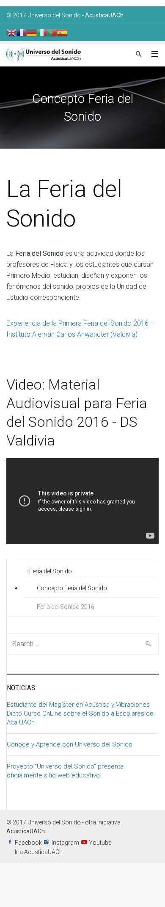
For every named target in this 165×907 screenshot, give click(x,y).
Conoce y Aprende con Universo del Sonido (69, 744)
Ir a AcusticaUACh (39, 852)
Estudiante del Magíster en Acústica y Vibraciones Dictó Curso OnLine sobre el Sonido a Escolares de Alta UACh (80, 713)
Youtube (100, 842)
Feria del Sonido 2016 (65, 606)
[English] (11, 32)
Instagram (65, 842)
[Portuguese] (52, 32)
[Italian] (42, 32)
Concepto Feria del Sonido (72, 588)
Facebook (28, 842)
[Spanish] (62, 32)
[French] (21, 32)
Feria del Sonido (50, 571)
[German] (32, 32)
